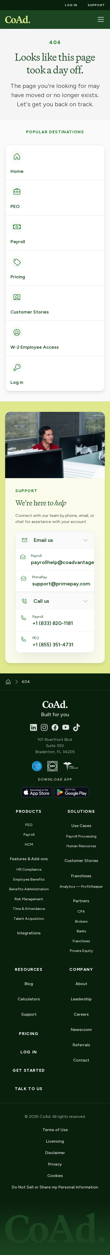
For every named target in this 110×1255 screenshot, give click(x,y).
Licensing (55, 1141)
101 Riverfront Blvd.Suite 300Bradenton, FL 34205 (55, 745)
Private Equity (81, 951)
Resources (28, 969)
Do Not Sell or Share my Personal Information (55, 1187)
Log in (28, 1052)
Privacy (55, 1164)
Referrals (81, 1044)
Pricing (28, 1033)
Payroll (29, 834)
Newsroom (81, 1029)
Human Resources (81, 846)
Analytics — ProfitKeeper (81, 886)
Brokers (81, 921)
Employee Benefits (29, 879)
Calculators (29, 999)
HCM (29, 844)
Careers (81, 1014)
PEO (28, 825)
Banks (81, 931)
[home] (17, 19)
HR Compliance (28, 869)
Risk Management (28, 899)
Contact (81, 1060)
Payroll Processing (81, 836)
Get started (29, 1070)
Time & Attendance (29, 909)
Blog (29, 983)
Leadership (81, 999)
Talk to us (29, 1088)
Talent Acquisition (29, 919)
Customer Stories (81, 860)
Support (29, 1014)
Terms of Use (55, 1129)
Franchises (81, 941)
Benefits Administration (29, 889)
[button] (101, 19)
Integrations (29, 933)
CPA (81, 911)
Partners (81, 900)
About (81, 983)
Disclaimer (55, 1152)
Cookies (55, 1175)
